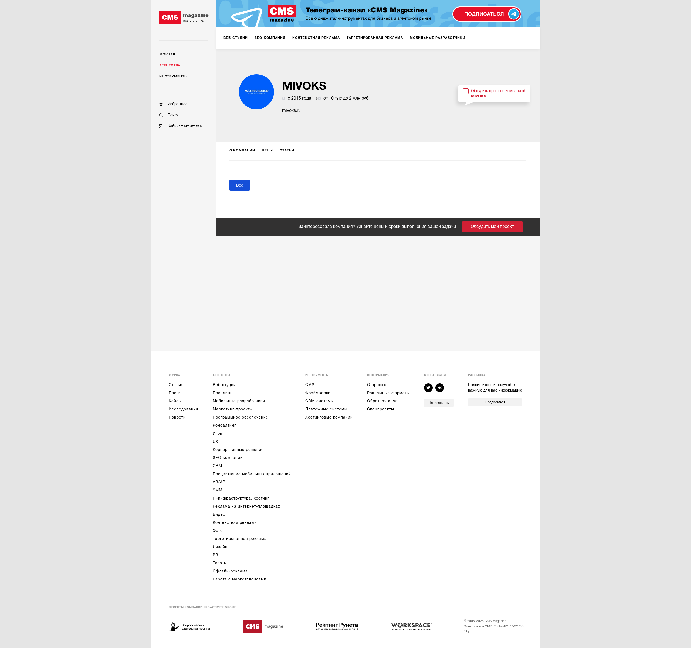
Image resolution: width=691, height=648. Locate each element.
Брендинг (222, 393)
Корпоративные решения (238, 449)
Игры (218, 433)
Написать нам (439, 403)
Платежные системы (326, 409)
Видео (219, 514)
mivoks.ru (291, 110)
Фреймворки (318, 393)
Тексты (220, 563)
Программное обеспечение (240, 417)
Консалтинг (224, 425)
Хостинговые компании (329, 417)
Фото (218, 530)
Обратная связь (383, 401)
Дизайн (220, 547)
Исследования (183, 409)
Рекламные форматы (388, 393)
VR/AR (219, 482)
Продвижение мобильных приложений (252, 474)
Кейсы (175, 401)
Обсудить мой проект (492, 226)
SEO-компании (228, 457)
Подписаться (495, 402)
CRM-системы (319, 401)
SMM (217, 490)
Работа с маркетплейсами (239, 579)
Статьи (175, 385)
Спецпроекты (380, 409)
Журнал (167, 54)
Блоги (175, 393)
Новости (177, 417)
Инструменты (173, 76)
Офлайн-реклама (230, 571)
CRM (217, 466)
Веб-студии (224, 385)
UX (215, 441)
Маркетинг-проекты (233, 409)
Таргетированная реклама (240, 538)
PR (215, 555)
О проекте (377, 385)
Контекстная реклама (235, 522)
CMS (309, 385)
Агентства (169, 65)
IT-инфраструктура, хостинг (241, 498)
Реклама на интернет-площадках (246, 506)
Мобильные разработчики (239, 401)
